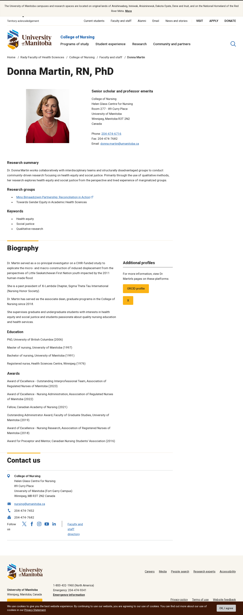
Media (163, 571)
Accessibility (228, 571)
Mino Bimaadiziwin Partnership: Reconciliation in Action (53, 197)
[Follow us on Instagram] (39, 524)
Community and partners (172, 44)
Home (11, 57)
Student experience (110, 44)
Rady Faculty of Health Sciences (42, 57)
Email (155, 21)
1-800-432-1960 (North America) (73, 585)
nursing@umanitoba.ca (29, 504)
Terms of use (200, 599)
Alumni (142, 21)
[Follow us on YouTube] (47, 523)
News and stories (176, 21)
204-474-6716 (111, 133)
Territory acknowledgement (23, 21)
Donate (230, 21)
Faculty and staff (121, 21)
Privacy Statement (35, 610)
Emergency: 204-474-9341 (69, 590)
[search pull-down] (233, 44)
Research (139, 44)
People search (180, 571)
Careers (150, 571)
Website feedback (224, 599)
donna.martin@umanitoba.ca (119, 143)
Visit (199, 21)
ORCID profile (136, 288)
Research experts (204, 571)
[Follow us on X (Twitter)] (24, 524)
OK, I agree (226, 608)
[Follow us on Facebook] (32, 524)
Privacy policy (179, 599)
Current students (94, 21)
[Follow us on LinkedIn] (54, 523)
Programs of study (74, 44)
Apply (213, 21)
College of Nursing (77, 37)
